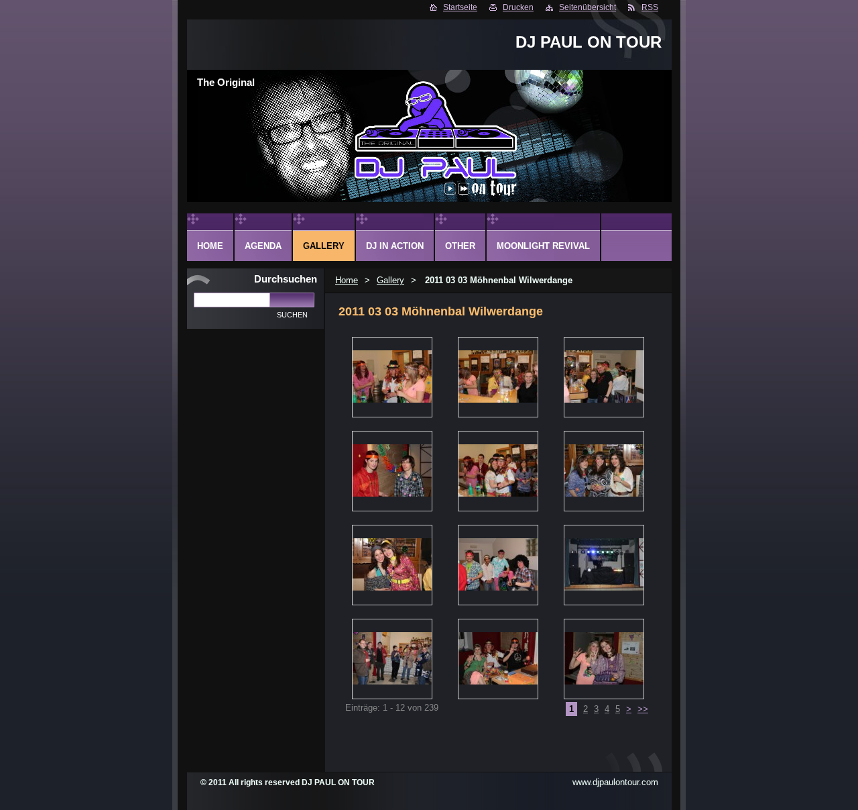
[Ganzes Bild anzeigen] (392, 377)
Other (460, 246)
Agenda (263, 246)
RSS (649, 7)
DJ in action (395, 246)
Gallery (390, 280)
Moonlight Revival (543, 246)
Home (346, 280)
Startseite (460, 7)
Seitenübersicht (587, 7)
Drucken (518, 7)
